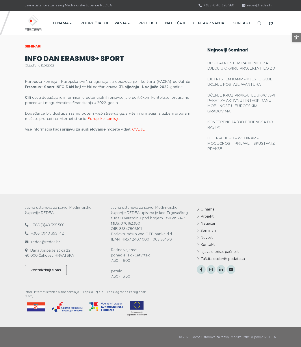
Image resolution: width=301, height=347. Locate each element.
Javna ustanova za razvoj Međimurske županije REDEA (68, 5)
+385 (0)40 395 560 (218, 5)
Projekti (207, 216)
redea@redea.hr (260, 5)
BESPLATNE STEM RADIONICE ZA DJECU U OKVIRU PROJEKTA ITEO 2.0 (241, 65)
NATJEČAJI (175, 23)
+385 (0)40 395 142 (47, 233)
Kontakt (207, 245)
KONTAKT (241, 23)
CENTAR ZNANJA (208, 23)
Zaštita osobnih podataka (222, 259)
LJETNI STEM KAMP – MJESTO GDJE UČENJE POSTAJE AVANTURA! (239, 82)
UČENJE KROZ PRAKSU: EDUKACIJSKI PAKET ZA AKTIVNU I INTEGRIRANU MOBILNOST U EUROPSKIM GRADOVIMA (241, 103)
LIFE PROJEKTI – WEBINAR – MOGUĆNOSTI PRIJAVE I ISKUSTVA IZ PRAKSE (241, 143)
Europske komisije (103, 119)
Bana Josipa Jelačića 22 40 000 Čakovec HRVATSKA (49, 252)
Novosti (207, 237)
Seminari (208, 230)
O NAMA (61, 23)
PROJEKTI (147, 23)
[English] (271, 23)
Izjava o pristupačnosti (220, 252)
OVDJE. (138, 129)
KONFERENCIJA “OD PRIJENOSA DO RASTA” (240, 124)
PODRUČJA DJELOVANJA (103, 23)
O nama (207, 209)
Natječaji (208, 223)
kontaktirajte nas (46, 270)
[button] (296, 37)
